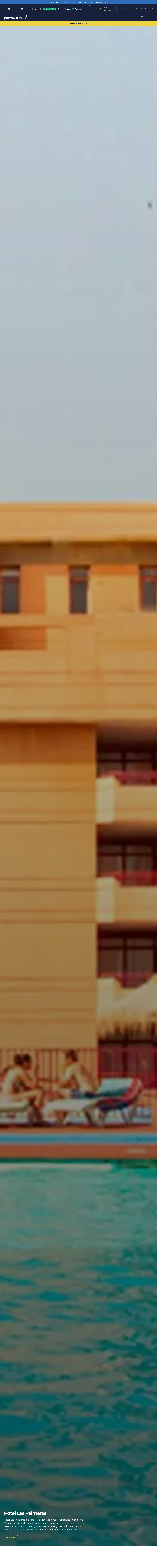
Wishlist (126, 9)
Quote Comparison (107, 8)
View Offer (101, 2)
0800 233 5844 (91, 8)
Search (142, 9)
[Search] (142, 17)
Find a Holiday (78, 23)
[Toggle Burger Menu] (151, 17)
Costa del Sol (26, 1529)
